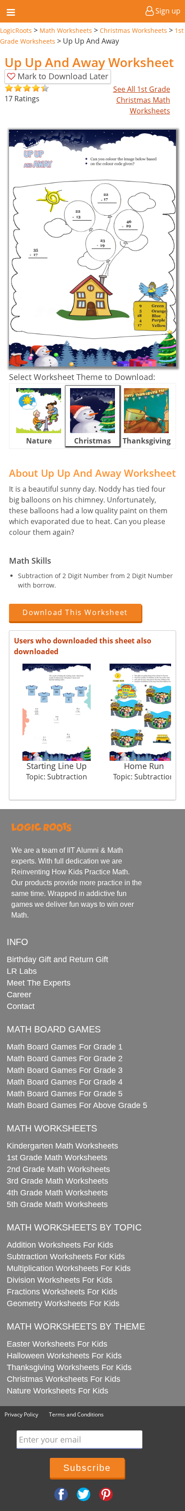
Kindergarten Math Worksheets (62, 1145)
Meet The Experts (38, 982)
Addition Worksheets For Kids (60, 1244)
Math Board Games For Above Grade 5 (77, 1105)
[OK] (8, 88)
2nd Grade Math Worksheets (58, 1169)
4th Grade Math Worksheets (57, 1192)
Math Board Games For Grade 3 (65, 1070)
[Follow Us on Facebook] (61, 1493)
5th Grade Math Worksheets (57, 1204)
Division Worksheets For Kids (59, 1280)
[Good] (13, 88)
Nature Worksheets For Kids (57, 1390)
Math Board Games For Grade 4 (65, 1081)
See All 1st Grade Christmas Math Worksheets (141, 100)
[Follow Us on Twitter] (83, 1493)
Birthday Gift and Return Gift (57, 959)
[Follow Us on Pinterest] (106, 1493)
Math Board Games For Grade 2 (65, 1058)
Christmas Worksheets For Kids (63, 1379)
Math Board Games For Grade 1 (65, 1046)
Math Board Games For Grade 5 (65, 1093)
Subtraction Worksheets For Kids (66, 1256)
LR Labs (22, 971)
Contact (21, 1006)
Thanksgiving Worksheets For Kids (69, 1367)
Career (19, 994)
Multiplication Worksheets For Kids (69, 1268)
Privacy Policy (21, 1414)
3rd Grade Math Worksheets (57, 1180)
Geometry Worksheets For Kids (63, 1303)
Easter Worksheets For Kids (57, 1343)
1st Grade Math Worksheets (57, 1157)
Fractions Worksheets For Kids (62, 1291)
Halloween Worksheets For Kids (64, 1355)
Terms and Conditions (76, 1414)
